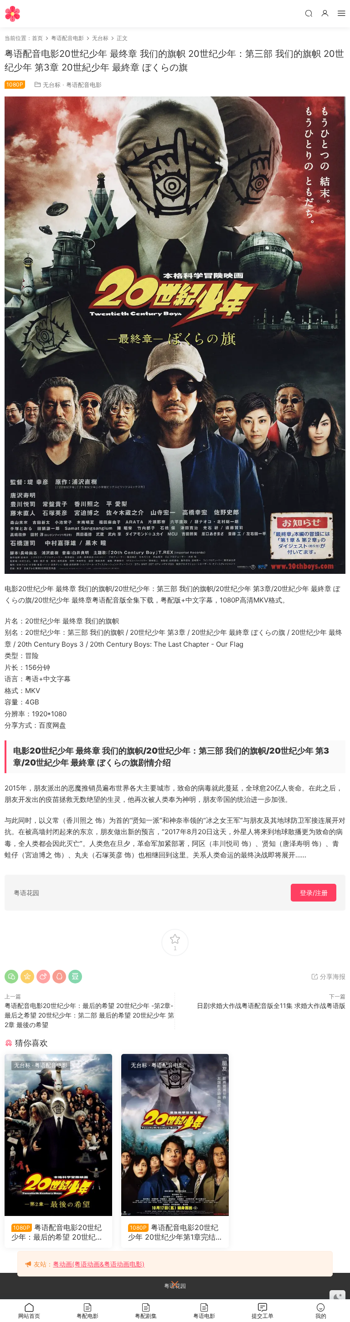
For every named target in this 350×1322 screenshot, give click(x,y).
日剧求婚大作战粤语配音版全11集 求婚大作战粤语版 (271, 1005)
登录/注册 (314, 893)
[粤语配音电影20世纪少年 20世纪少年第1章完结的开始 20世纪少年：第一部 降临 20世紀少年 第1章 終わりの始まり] (175, 1135)
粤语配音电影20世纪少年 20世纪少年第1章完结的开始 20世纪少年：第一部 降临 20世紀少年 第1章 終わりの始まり (174, 1232)
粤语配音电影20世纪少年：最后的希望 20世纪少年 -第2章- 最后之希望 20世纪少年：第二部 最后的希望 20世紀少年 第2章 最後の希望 (89, 1015)
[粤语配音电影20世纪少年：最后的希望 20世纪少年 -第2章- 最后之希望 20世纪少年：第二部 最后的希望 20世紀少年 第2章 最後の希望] (58, 1135)
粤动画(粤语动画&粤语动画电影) (98, 1264)
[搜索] (308, 13)
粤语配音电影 (84, 84)
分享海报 (331, 976)
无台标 (52, 84)
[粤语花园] (13, 13)
